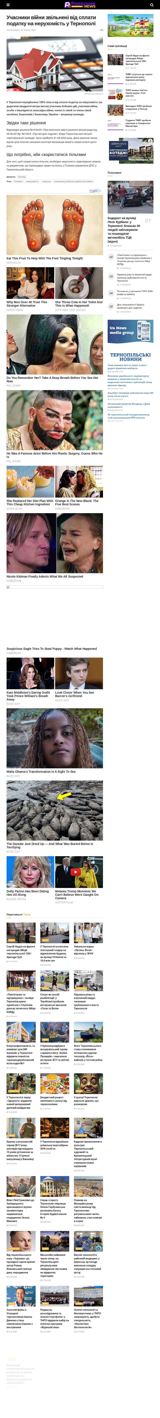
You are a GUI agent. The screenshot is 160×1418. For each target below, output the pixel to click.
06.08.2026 (12, 1163)
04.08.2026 (79, 1170)
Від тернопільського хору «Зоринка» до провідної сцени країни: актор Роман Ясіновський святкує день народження (21, 1263)
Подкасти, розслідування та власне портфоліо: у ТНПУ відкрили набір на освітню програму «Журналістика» (54, 1318)
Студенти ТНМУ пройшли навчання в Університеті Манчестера (138, 123)
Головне (18, 181)
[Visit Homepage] (79, 5)
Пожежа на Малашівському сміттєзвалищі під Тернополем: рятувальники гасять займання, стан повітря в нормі (88, 1210)
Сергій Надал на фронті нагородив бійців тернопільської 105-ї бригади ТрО (21, 952)
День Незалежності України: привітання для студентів (131, 306)
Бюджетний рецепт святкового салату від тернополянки (53, 1100)
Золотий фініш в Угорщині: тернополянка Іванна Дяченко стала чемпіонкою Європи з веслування (20, 1318)
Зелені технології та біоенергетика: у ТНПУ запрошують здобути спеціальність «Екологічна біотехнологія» (87, 1318)
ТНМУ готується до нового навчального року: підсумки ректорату (139, 77)
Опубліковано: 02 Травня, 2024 (21, 29)
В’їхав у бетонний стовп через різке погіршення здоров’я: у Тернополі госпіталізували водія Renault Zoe (88, 1369)
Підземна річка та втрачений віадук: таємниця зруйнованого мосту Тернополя (134, 277)
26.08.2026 (46, 965)
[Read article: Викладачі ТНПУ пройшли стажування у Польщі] (115, 110)
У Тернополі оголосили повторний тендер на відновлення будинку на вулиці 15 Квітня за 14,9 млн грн (54, 953)
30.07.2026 (46, 1331)
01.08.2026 (46, 1280)
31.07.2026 (79, 1276)
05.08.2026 (46, 1153)
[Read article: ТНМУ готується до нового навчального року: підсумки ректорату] (115, 78)
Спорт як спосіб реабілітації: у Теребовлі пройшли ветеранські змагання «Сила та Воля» (53, 1001)
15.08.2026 (79, 1064)
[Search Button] (151, 4)
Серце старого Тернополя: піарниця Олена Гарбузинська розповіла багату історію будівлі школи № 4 (53, 1208)
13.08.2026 (12, 1112)
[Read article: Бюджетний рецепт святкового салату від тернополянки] (54, 1083)
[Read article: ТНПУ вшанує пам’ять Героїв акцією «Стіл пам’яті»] (115, 94)
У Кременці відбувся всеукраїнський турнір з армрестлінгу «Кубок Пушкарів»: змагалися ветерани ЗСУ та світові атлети (54, 1054)
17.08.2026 (46, 1067)
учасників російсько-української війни (73, 181)
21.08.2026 (79, 1013)
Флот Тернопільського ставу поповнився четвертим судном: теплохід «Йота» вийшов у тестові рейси (88, 1053)
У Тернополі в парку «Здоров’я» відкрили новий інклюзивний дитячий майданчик (19, 1102)
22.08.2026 (12, 1016)
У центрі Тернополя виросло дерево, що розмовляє (86, 1100)
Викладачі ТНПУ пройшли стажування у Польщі (139, 107)
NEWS (11, 940)
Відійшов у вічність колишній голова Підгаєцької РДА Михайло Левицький (52, 1366)
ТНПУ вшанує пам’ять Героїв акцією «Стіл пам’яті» (137, 93)
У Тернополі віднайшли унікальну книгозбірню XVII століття (54, 1145)
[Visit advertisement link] (130, 25)
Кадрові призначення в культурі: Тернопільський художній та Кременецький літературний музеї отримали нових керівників (88, 1154)
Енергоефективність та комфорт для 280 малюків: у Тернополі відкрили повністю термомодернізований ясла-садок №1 (21, 1054)
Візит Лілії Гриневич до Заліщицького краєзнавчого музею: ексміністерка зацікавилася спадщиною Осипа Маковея (20, 1210)
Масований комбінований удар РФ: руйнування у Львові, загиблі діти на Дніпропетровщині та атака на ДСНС (21, 1369)
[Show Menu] (8, 4)
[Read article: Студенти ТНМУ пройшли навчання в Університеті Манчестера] (115, 124)
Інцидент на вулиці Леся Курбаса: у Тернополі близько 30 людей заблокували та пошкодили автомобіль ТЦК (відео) (124, 229)
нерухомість (32, 181)
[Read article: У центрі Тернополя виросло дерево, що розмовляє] (88, 1083)
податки (46, 181)
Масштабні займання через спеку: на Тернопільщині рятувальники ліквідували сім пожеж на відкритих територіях (53, 1265)
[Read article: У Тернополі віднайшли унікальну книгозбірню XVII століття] (54, 1128)
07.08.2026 (79, 1108)
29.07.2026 (46, 1376)
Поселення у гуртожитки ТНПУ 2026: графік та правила (135, 292)
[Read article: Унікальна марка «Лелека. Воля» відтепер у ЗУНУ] (88, 933)
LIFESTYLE (14, 988)
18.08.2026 (12, 1067)
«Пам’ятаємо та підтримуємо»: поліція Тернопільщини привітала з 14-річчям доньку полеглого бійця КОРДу (21, 1003)
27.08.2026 (12, 961)
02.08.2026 (46, 1222)
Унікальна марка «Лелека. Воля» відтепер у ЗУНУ (84, 950)
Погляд (21, 176)
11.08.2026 (46, 1108)
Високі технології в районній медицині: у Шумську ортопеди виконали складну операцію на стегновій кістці (87, 1263)
